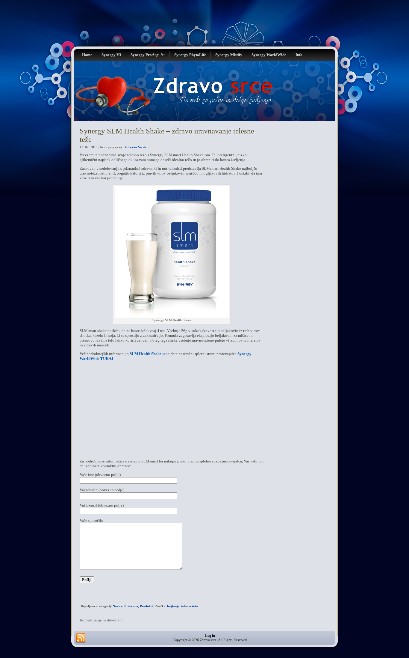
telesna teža (189, 606)
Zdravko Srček (135, 147)
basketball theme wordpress (207, 653)
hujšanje (173, 606)
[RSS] (81, 638)
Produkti (146, 606)
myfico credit (254, 653)
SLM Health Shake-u (147, 353)
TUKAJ (106, 358)
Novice (117, 606)
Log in (210, 635)
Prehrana (131, 606)
